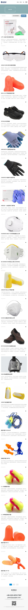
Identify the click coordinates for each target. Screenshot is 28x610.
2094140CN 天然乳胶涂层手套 (8, 149)
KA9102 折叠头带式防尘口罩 (8, 318)
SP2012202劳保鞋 (5, 121)
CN (17, 2)
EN (21, 2)
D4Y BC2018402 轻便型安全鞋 (8, 346)
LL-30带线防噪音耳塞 (6, 514)
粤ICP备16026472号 (20, 606)
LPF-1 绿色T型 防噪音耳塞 (7, 37)
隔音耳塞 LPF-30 (5, 570)
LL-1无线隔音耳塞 (5, 486)
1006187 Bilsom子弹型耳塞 (7, 289)
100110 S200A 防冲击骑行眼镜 (8, 65)
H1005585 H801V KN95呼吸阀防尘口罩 (10, 233)
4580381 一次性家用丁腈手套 (8, 205)
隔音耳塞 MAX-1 (5, 542)
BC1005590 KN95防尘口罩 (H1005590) (10, 261)
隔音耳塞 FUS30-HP (6, 430)
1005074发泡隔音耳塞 (6, 402)
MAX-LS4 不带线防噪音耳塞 (7, 93)
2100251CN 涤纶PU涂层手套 (8, 177)
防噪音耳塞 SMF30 (5, 458)
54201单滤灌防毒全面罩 (6, 374)
